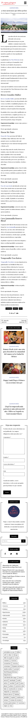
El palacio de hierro (17, 666)
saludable (6, 697)
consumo (8, 308)
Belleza (14, 603)
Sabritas (17, 694)
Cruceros (14, 606)
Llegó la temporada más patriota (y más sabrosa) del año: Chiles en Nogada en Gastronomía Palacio (13, 588)
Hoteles (14, 618)
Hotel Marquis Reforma (10, 672)
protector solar (20, 686)
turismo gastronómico (10, 703)
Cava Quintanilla (10, 227)
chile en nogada (8, 658)
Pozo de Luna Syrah (6, 186)
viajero (6, 706)
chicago (15, 655)
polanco (11, 686)
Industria (14, 622)
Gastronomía (14, 8)
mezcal (6, 680)
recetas (20, 689)
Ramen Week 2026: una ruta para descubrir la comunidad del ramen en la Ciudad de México (13, 571)
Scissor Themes (5, 717)
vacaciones (21, 703)
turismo (6, 700)
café (5, 655)
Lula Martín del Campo (10, 677)
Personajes (14, 634)
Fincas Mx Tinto (5, 136)
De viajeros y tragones (9, 13)
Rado (5, 689)
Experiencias (14, 612)
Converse (13, 660)
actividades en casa (9, 652)
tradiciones (20, 697)
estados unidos (8, 669)
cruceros (15, 663)
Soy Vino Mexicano (14, 60)
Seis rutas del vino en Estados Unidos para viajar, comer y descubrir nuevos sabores (11, 582)
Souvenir (14, 637)
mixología (12, 680)
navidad (12, 683)
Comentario (7, 437)
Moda (14, 631)
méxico (15, 308)
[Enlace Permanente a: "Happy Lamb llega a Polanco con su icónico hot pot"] (14, 368)
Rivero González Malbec (7, 99)
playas (5, 686)
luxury (20, 677)
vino (20, 308)
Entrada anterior (5, 321)
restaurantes (14, 692)
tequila (13, 697)
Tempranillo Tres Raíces (8, 262)
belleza (18, 652)
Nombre (6, 457)
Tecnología (14, 640)
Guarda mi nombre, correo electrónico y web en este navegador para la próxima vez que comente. (13, 483)
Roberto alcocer (8, 694)
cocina (16, 658)
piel (17, 683)
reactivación (12, 689)
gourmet (16, 669)
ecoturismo (7, 666)
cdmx (9, 655)
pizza (22, 683)
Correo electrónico (9, 464)
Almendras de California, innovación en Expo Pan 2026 (11, 566)
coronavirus (7, 663)
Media (14, 628)
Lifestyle (14, 625)
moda (18, 680)
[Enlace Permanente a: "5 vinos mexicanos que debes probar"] (14, 25)
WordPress (24, 717)
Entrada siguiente (22, 321)
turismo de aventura (16, 700)
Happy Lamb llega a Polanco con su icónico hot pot (13, 577)
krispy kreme (7, 675)
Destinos (14, 609)
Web (4, 471)
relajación (6, 692)
